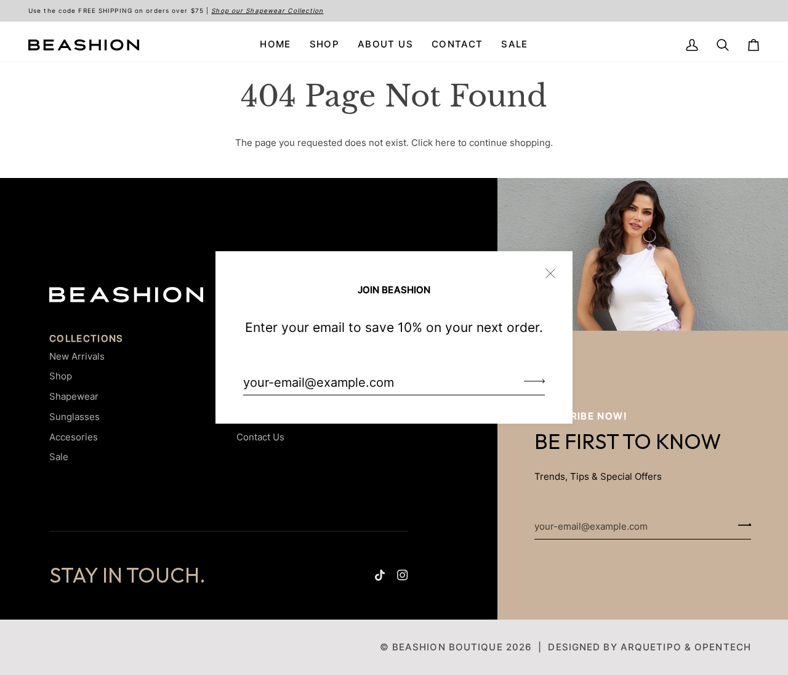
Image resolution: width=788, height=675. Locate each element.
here (445, 142)
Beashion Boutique (447, 647)
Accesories (73, 437)
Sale (58, 457)
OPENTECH (722, 647)
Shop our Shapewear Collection (267, 10)
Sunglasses (74, 416)
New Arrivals (77, 356)
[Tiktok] (380, 575)
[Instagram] (402, 575)
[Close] (556, 268)
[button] (324, 45)
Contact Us (260, 437)
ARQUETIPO (651, 647)
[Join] (531, 380)
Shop (60, 376)
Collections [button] (86, 338)
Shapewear (73, 396)
